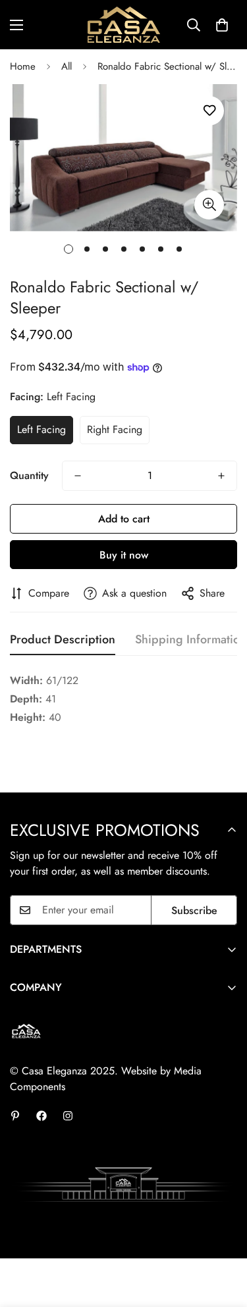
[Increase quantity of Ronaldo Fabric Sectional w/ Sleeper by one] (221, 475)
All (66, 66)
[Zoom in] (209, 204)
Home (23, 66)
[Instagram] (68, 1116)
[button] (222, 25)
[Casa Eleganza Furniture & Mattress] (124, 24)
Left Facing (41, 429)
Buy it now (123, 554)
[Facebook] (41, 1116)
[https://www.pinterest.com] (15, 1116)
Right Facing (114, 429)
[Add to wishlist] (209, 111)
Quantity (29, 475)
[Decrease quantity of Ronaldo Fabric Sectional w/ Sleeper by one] (78, 475)
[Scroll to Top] (223, 1237)
